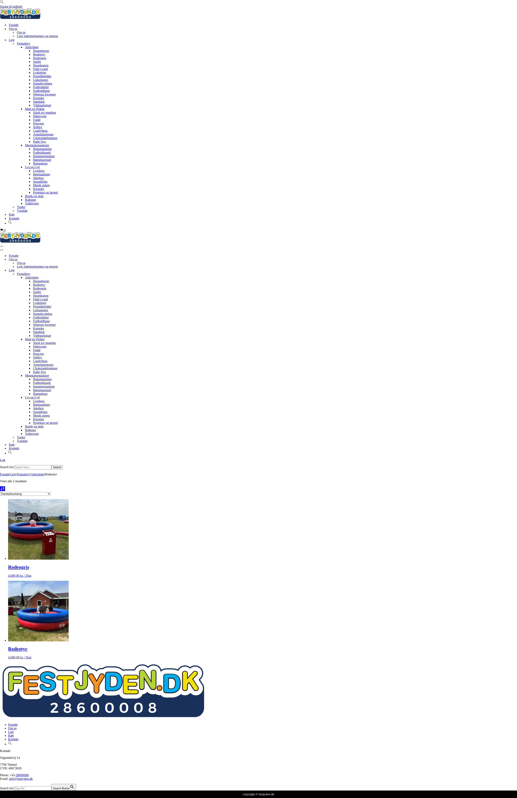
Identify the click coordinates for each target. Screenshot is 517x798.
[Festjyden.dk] (20, 18)
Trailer (21, 207)
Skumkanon (40, 65)
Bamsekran (40, 163)
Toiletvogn (32, 203)
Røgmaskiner (41, 174)
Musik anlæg (41, 185)
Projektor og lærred (45, 192)
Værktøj (22, 210)
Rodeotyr (39, 54)
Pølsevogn (39, 116)
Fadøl (36, 120)
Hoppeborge (41, 50)
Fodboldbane (41, 90)
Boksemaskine (42, 149)
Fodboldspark (42, 152)
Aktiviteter (37, 474)
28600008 (22, 775)
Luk (2, 460)
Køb (12, 214)
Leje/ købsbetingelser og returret (37, 36)
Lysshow (39, 170)
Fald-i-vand (40, 69)
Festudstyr (23, 474)
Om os (21, 32)
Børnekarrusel (42, 159)
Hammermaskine (44, 156)
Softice (37, 127)
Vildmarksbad (42, 105)
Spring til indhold (11, 6)
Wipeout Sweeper (44, 94)
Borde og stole (34, 196)
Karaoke (38, 98)
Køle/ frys (39, 141)
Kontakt (14, 218)
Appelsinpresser (43, 134)
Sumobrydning (42, 83)
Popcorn (38, 123)
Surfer (37, 61)
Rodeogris (39, 58)
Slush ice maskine (44, 112)
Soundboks (40, 181)
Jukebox (38, 178)
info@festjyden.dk (21, 778)
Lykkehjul (39, 72)
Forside (13, 25)
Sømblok (39, 101)
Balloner (30, 199)
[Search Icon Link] (10, 223)
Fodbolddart (41, 87)
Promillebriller (42, 76)
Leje (13, 474)
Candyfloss (40, 130)
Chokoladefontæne (45, 138)
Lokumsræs (40, 80)
